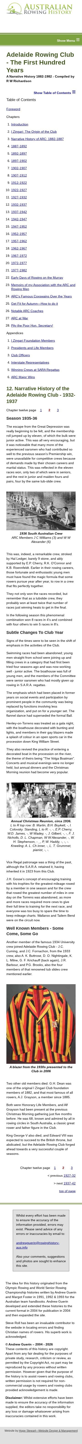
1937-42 (70, 1183)
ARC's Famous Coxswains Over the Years (41, 296)
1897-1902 (19, 161)
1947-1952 (19, 226)
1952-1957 (19, 234)
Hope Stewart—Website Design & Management (48, 1430)
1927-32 (70, 1175)
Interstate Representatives (30, 362)
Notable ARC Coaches (27, 311)
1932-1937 (19, 204)
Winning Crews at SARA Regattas (35, 370)
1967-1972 (19, 256)
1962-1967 (19, 248)
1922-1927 (19, 190)
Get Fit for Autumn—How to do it (34, 303)
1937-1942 (19, 212)
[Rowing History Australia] (37, 16)
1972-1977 (19, 263)
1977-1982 (19, 270)
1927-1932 (19, 197)
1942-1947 (19, 219)
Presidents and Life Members (32, 348)
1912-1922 (19, 183)
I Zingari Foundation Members (33, 340)
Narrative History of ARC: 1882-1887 (37, 139)
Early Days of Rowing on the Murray (37, 277)
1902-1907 (19, 168)
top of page (67, 1191)
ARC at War (19, 318)
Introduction (19, 124)
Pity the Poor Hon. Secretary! (32, 325)
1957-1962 (19, 241)
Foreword (13, 109)
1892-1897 (19, 153)
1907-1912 (19, 175)
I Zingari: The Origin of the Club (34, 131)
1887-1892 (19, 146)
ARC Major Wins (23, 377)
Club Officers (20, 355)
